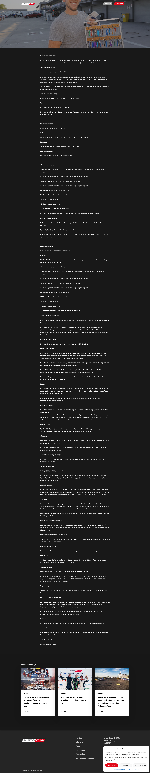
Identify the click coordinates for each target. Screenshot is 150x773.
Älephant (40, 770)
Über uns (79, 742)
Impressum (136, 769)
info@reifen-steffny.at (64, 495)
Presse (78, 746)
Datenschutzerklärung (127, 769)
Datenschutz (81, 754)
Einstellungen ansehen (140, 765)
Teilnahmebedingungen (85, 758)
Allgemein (75, 34)
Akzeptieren (111, 765)
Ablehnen (125, 765)
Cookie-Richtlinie (118, 769)
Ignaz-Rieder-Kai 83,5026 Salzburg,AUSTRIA (112, 740)
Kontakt (79, 738)
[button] (146, 749)
